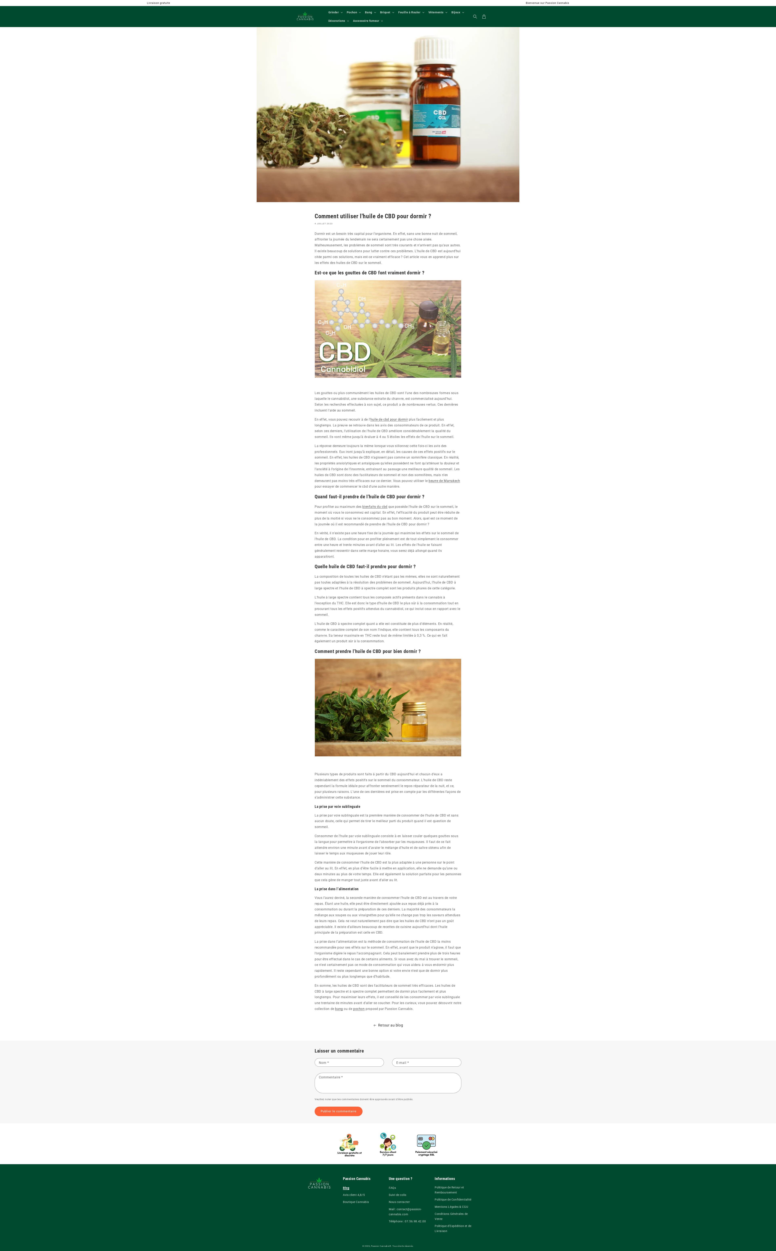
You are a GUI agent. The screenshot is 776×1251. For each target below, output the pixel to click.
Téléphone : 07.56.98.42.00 (407, 1221)
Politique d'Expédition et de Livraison (453, 1228)
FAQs (392, 1187)
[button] (335, 12)
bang (339, 1009)
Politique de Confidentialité (453, 1199)
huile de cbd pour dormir (389, 419)
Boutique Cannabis (356, 1202)
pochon (359, 1009)
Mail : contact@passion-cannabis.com (405, 1212)
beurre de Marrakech (444, 481)
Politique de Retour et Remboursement (449, 1190)
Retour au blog (390, 1025)
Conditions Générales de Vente (451, 1216)
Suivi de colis (397, 1194)
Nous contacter (399, 1202)
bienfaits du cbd (374, 507)
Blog (346, 1187)
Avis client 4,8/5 (354, 1194)
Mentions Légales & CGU (451, 1206)
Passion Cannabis (380, 1246)
